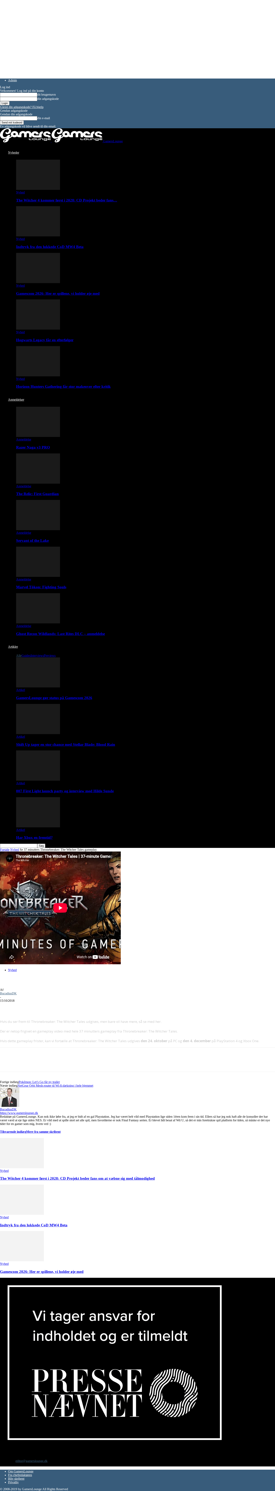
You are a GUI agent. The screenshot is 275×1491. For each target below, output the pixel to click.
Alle (19, 655)
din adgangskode (48, 98)
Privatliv (13, 1482)
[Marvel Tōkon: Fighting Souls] (38, 575)
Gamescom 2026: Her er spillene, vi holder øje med (58, 293)
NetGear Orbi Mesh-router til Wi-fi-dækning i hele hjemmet (55, 1085)
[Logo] (26, 141)
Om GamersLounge (20, 1471)
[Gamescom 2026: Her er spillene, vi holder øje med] (38, 282)
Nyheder (13, 152)
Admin (12, 80)
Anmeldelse (23, 439)
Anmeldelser (16, 399)
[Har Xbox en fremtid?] (38, 826)
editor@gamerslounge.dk (32, 1461)
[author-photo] (9, 1105)
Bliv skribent (16, 1478)
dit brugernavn (46, 94)
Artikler (13, 646)
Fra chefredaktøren (20, 1475)
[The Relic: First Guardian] (38, 482)
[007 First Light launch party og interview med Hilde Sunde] (38, 779)
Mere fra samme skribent (43, 1131)
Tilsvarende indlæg (13, 1131)
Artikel (20, 690)
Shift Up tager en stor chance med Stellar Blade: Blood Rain (65, 744)
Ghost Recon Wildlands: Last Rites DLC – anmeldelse (60, 634)
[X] (21, 1007)
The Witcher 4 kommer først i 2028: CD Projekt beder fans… (66, 200)
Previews (50, 655)
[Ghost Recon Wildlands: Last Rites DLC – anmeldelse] (38, 622)
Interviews (37, 655)
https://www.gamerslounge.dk (19, 1113)
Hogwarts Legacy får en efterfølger (44, 340)
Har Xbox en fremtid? (34, 837)
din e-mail (43, 118)
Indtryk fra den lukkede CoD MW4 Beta (50, 247)
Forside (4, 849)
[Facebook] (6, 1007)
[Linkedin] (64, 1007)
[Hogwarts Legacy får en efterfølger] (38, 328)
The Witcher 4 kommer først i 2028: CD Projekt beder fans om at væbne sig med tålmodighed (77, 1178)
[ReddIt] (35, 1007)
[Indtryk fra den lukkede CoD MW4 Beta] (38, 235)
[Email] (50, 1007)
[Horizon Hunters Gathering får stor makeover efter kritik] (38, 375)
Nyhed (20, 192)
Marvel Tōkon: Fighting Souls (41, 587)
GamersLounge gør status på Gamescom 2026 (54, 698)
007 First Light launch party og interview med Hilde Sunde (65, 791)
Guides (26, 655)
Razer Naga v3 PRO (33, 447)
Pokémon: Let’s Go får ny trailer (39, 1082)
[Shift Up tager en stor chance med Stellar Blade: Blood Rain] (38, 733)
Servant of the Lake (32, 540)
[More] (79, 1007)
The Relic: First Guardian (37, 494)
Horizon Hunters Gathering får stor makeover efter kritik (63, 386)
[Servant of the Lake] (38, 529)
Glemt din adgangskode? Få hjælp (21, 107)
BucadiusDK (8, 993)
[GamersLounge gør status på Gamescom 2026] (38, 686)
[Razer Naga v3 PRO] (38, 436)
